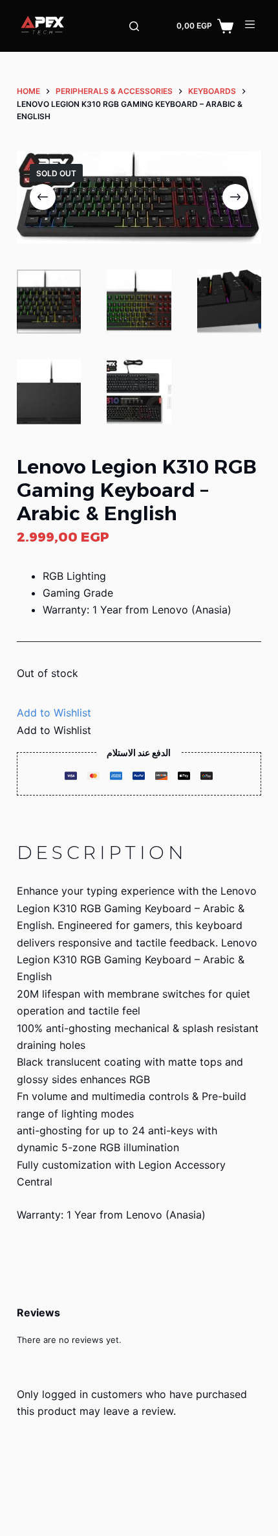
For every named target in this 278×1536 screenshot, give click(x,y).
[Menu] (250, 24)
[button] (54, 712)
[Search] (134, 26)
